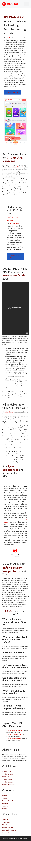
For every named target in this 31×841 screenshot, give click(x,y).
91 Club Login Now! (12, 92)
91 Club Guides (7, 782)
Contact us (6, 822)
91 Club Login (7, 771)
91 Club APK (14, 224)
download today (12, 218)
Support (5, 806)
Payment (5, 803)
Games (4, 795)
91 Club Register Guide (14, 730)
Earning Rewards (7, 801)
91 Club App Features (13, 738)
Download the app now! (14, 256)
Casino (4, 798)
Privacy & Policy (7, 827)
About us (5, 819)
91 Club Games (7, 779)
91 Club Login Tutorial (13, 734)
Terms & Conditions (8, 833)
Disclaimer (5, 825)
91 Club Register (7, 774)
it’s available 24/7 (18, 167)
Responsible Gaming (9, 830)
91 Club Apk (6, 777)
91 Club (9, 38)
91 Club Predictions (8, 785)
